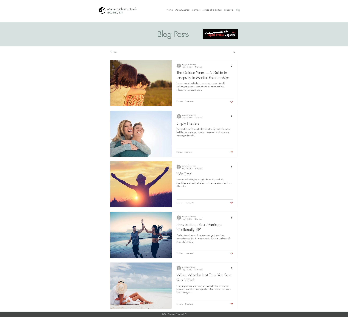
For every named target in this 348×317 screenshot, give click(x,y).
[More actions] (232, 65)
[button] (234, 52)
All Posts (113, 51)
